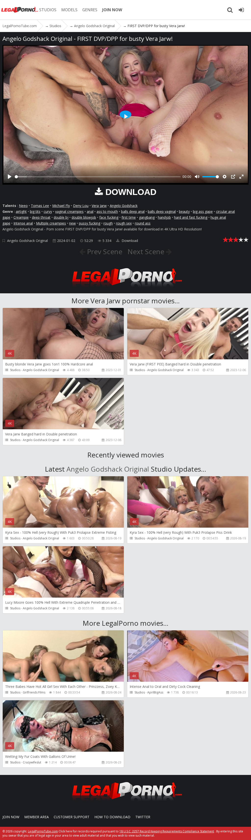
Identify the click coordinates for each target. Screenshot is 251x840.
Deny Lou (80, 205)
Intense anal (23, 223)
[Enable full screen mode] (241, 177)
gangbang (147, 217)
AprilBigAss (155, 692)
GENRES (89, 9)
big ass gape (203, 211)
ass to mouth (107, 211)
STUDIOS (47, 9)
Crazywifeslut (32, 762)
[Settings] (224, 177)
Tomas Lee (40, 205)
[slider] (98, 176)
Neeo (23, 205)
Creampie (21, 217)
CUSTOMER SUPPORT (71, 817)
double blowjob (84, 217)
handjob (164, 217)
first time (129, 217)
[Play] (9, 177)
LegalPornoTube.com (19, 10)
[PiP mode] (233, 177)
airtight (21, 211)
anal (90, 211)
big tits (35, 211)
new (72, 223)
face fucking (108, 217)
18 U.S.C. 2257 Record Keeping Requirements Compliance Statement (166, 831)
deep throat (41, 217)
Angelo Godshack (124, 205)
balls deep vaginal (162, 211)
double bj (61, 217)
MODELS (69, 9)
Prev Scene (103, 251)
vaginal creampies (69, 211)
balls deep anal (133, 211)
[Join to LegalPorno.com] (125, 288)
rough (108, 223)
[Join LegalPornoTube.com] (241, 10)
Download (129, 240)
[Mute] (197, 177)
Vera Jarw (99, 205)
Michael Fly (61, 205)
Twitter (142, 817)
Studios (15, 370)
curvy (48, 211)
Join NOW (10, 817)
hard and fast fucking (190, 217)
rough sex (124, 223)
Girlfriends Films (34, 692)
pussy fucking (89, 223)
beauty (184, 211)
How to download (112, 817)
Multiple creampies (51, 223)
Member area (36, 817)
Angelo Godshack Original (27, 240)
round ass (143, 223)
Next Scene (146, 251)
